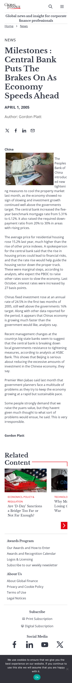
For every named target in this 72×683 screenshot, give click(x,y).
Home (9, 26)
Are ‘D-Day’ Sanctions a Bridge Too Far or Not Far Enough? (25, 510)
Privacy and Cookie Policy (25, 587)
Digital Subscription (39, 626)
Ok (37, 677)
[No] (67, 669)
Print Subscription (39, 619)
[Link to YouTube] (44, 644)
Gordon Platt (30, 116)
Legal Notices (16, 598)
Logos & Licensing (20, 559)
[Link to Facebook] (14, 644)
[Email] (34, 131)
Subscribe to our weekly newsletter (32, 565)
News (24, 26)
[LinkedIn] (26, 131)
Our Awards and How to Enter (28, 548)
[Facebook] (17, 131)
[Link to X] (59, 644)
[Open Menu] (62, 6)
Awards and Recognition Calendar (31, 553)
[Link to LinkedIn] (29, 644)
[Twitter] (9, 131)
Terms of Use (16, 592)
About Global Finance (22, 581)
